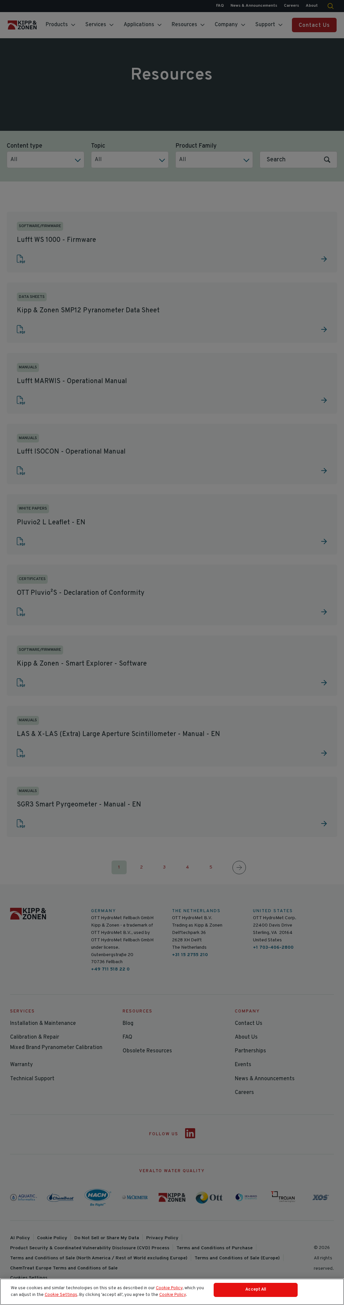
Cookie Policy (169, 1288)
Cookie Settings (61, 1295)
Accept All (255, 1289)
